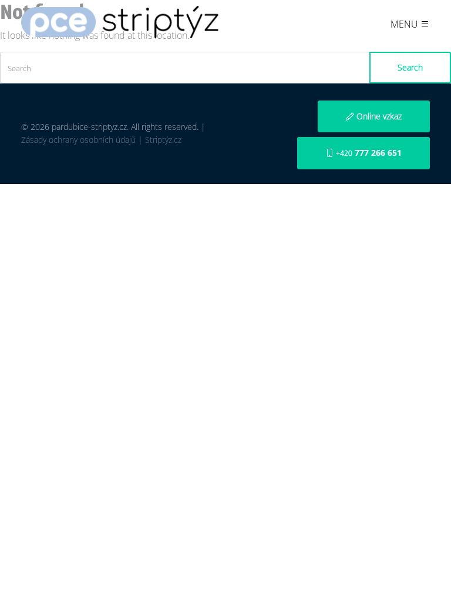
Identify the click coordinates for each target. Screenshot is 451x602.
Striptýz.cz (163, 139)
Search (410, 67)
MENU (405, 24)
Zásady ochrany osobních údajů (78, 139)
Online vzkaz (378, 116)
